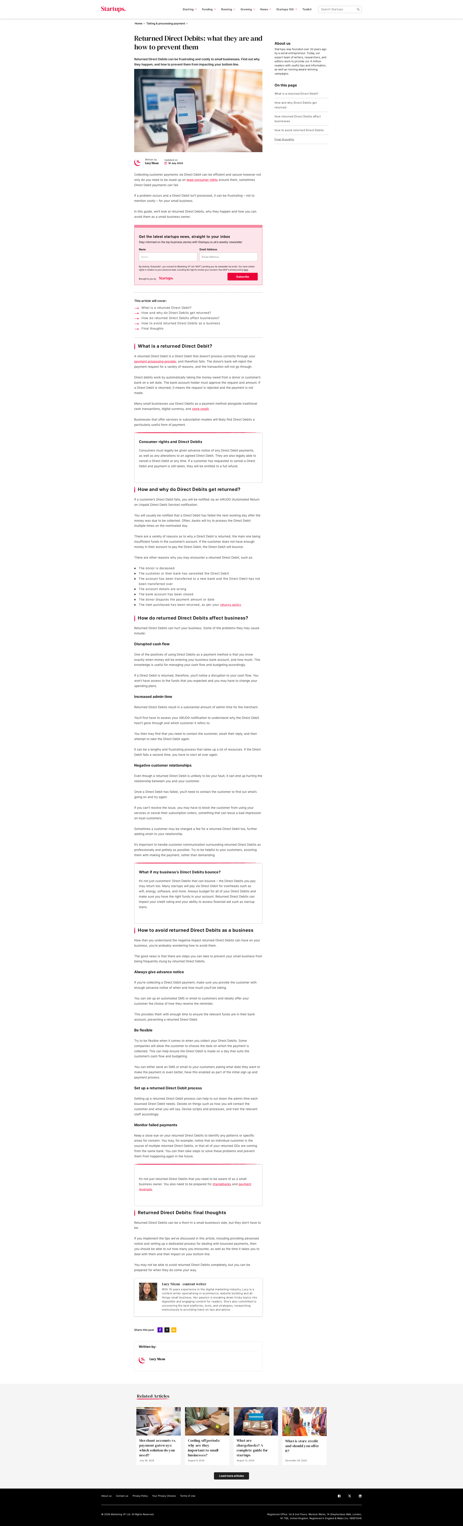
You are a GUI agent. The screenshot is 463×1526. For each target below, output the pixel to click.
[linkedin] (360, 1496)
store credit (200, 409)
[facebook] (339, 1496)
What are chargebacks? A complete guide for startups (252, 1448)
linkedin (173, 1329)
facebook (160, 1329)
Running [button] (226, 9)
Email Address (208, 249)
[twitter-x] (349, 1496)
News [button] (264, 9)
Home (138, 23)
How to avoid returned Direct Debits (299, 130)
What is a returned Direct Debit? (166, 308)
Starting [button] (188, 9)
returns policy (230, 605)
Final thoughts (152, 328)
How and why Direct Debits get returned (296, 105)
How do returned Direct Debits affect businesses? (180, 318)
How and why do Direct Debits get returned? (176, 313)
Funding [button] (207, 9)
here (246, 269)
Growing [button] (246, 9)
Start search (358, 9)
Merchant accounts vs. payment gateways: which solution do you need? (157, 1448)
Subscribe (242, 277)
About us (106, 1495)
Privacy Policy (140, 1495)
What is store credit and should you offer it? (302, 1446)
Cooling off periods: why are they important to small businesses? (204, 1448)
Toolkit (307, 9)
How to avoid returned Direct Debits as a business (180, 323)
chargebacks (222, 1184)
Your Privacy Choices (164, 1495)
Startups (113, 9)
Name (142, 249)
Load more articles (231, 1476)
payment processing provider (155, 361)
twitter (166, 1329)
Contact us (122, 1495)
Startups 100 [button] (285, 9)
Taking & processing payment (165, 23)
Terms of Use (187, 1495)
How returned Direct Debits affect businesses (298, 119)
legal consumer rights (202, 180)
